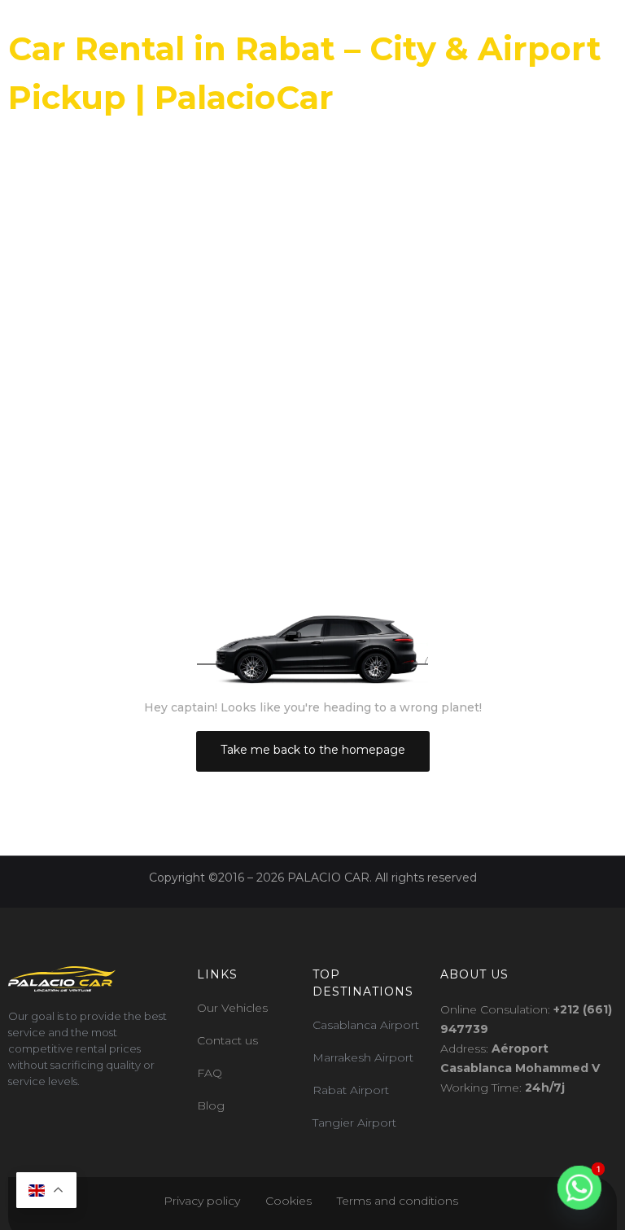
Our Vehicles (232, 1007)
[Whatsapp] (579, 1188)
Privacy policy (202, 1200)
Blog (211, 1105)
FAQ (209, 1073)
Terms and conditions (399, 1200)
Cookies (288, 1200)
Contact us (227, 1040)
